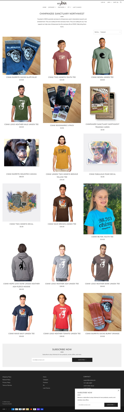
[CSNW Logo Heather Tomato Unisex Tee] (62, 312)
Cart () (115, 2)
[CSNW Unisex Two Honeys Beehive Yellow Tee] (62, 153)
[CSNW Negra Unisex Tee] (102, 56)
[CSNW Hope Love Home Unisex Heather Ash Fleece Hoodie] (21, 262)
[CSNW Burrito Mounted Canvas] (21, 153)
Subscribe (81, 360)
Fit (69, 7)
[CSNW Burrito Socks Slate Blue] (21, 56)
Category (51, 7)
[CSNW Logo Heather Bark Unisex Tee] (102, 262)
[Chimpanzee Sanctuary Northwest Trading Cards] (102, 103)
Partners (61, 7)
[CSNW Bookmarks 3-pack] (62, 103)
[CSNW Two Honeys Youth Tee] (62, 56)
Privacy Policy (6, 382)
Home (44, 7)
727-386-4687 (88, 383)
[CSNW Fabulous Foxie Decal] (102, 153)
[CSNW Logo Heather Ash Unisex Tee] (62, 262)
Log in (103, 2)
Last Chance (77, 7)
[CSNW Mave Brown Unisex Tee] (62, 202)
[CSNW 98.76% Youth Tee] (102, 208)
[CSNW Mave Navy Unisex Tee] (21, 312)
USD (108, 2)
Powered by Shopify (7, 404)
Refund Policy (6, 380)
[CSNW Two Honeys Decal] (21, 202)
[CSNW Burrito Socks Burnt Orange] (102, 312)
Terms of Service (7, 385)
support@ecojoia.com (89, 380)
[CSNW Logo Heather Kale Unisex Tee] (21, 103)
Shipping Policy (7, 377)
